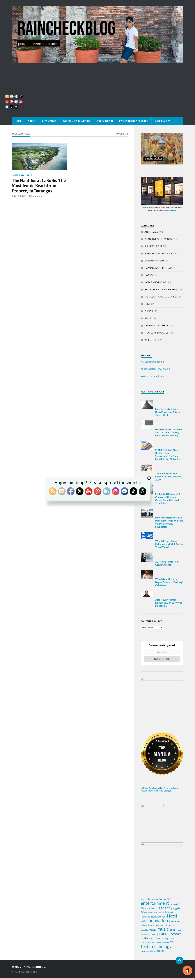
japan (151, 924)
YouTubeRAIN (105, 121)
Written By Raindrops (77, 121)
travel (160, 950)
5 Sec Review (162, 121)
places (163, 933)
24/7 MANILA (49, 121)
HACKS (148, 274)
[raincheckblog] (97, 34)
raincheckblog (34, 966)
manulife (144, 930)
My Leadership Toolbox (133, 121)
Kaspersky (159, 925)
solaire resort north (162, 943)
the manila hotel (148, 951)
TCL (172, 942)
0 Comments (35, 196)
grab (155, 912)
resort (176, 934)
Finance (145, 908)
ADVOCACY (151, 231)
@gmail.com (170, 210)
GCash (144, 912)
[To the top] (179, 960)
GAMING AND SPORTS (157, 267)
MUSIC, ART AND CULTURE (159, 296)
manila (172, 925)
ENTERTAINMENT (154, 260)
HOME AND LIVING (155, 282)
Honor (171, 912)
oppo (172, 929)
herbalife (162, 912)
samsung (162, 938)
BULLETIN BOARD (154, 246)
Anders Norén (30, 972)
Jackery (144, 925)
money (152, 929)
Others (148, 303)
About (32, 121)
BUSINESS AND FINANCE (158, 253)
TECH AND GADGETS (156, 325)
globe (150, 912)
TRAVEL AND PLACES (156, 332)
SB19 (172, 939)
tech (145, 946)
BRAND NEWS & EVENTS (158, 238)
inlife (143, 921)
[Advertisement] (97, 86)
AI (146, 899)
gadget (164, 908)
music (163, 929)
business (153, 899)
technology (161, 946)
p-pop (179, 930)
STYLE (147, 318)
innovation (157, 920)
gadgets (175, 908)
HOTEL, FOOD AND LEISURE (160, 289)
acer (142, 899)
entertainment (155, 903)
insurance (174, 921)
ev (171, 904)
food (154, 908)
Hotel (172, 916)
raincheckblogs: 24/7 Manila (155, 368)
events (176, 904)
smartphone (147, 942)
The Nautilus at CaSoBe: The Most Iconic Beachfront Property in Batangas (39, 186)
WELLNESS (150, 339)
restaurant (148, 938)
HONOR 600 (145, 917)
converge (165, 899)
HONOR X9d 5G (158, 917)
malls (166, 925)
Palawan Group (148, 934)
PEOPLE (148, 310)
